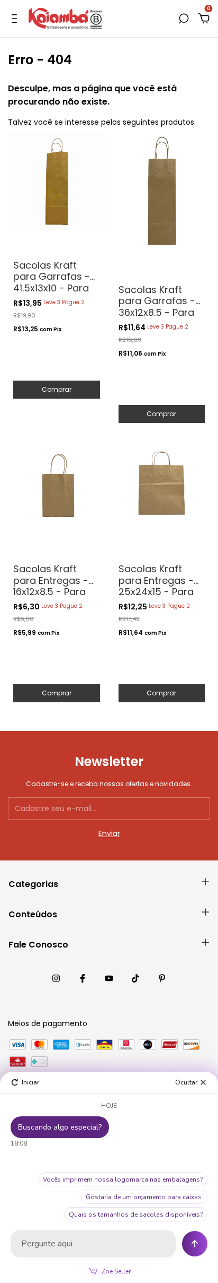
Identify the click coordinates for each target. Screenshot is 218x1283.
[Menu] (16, 19)
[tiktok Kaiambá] (135, 978)
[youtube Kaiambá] (109, 978)
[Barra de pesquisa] (184, 19)
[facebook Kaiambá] (82, 978)
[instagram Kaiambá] (56, 978)
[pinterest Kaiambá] (162, 978)
